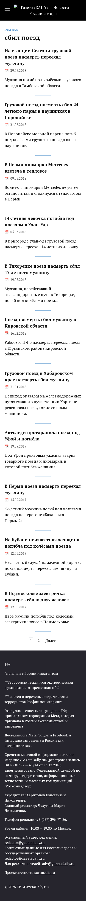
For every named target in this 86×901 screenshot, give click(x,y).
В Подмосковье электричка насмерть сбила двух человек (37, 596)
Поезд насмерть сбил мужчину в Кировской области (40, 323)
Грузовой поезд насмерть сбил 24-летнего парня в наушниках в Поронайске (42, 111)
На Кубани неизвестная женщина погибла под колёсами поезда (42, 543)
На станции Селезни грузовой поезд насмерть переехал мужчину (38, 57)
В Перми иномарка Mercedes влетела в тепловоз (36, 168)
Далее (50, 640)
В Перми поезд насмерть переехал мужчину (43, 489)
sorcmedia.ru (44, 872)
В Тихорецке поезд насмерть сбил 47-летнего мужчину (42, 269)
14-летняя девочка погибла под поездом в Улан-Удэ (39, 221)
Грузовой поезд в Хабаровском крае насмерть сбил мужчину (39, 376)
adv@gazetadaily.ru (58, 863)
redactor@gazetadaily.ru (25, 842)
